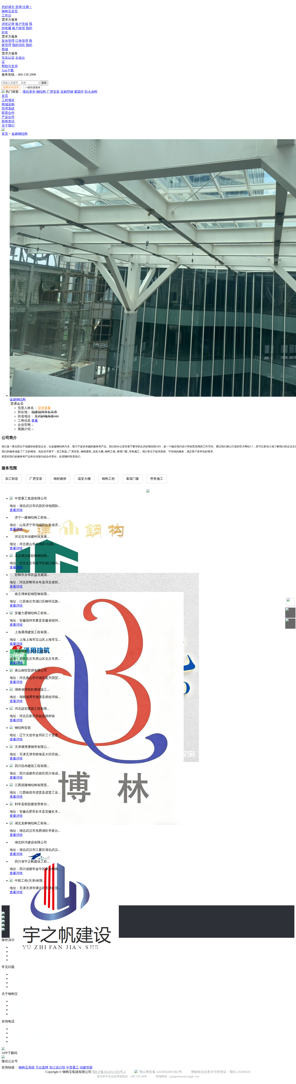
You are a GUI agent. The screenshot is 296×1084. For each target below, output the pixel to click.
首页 (5, 96)
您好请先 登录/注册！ (17, 7)
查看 (34, 420)
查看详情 (16, 510)
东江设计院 (57, 1067)
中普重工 (72, 1067)
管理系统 (8, 108)
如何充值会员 (19, 978)
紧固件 (79, 91)
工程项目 (8, 100)
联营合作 (8, 112)
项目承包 (29, 91)
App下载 (8, 70)
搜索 (44, 82)
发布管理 (8, 40)
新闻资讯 (8, 121)
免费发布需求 (11, 87)
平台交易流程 (19, 947)
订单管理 (21, 40)
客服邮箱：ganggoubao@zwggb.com (34, 1037)
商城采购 (8, 104)
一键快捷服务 (32, 87)
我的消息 (18, 45)
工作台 (6, 15)
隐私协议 (16, 1009)
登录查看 (44, 408)
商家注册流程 (19, 951)
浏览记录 (8, 24)
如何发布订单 (19, 974)
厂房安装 (53, 91)
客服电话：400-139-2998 (27, 1028)
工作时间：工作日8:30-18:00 (29, 1033)
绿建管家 (86, 1067)
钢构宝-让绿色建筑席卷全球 (29, 1041)
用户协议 (16, 1005)
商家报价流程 (19, 955)
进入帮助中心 (19, 982)
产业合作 (8, 117)
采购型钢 (66, 91)
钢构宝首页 (10, 11)
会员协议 (16, 1014)
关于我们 (8, 125)
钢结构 (41, 91)
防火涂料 (91, 91)
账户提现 (18, 28)
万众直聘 (41, 1067)
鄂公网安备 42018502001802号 (160, 1072)
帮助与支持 (10, 66)
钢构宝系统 (27, 1067)
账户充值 (21, 24)
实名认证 (8, 57)
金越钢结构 (19, 133)
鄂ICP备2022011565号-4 (109, 1072)
